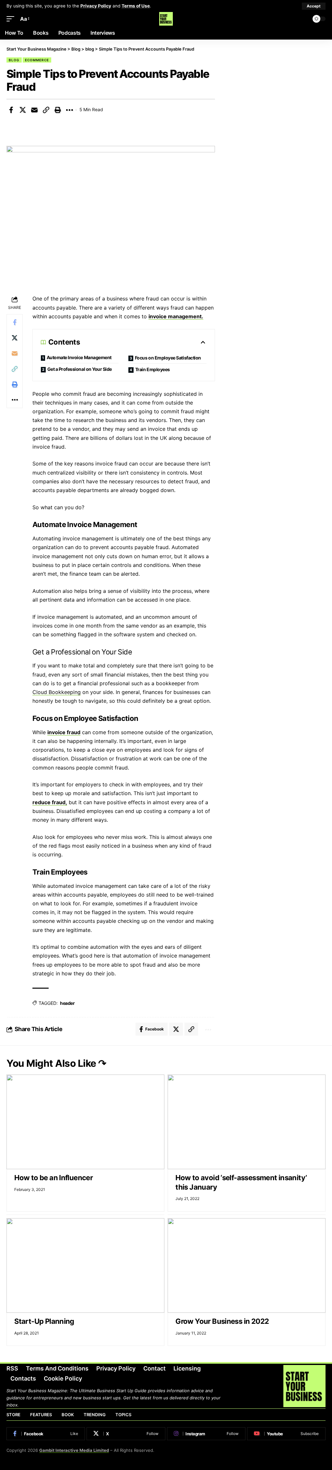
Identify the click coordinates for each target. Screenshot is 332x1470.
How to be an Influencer (53, 1177)
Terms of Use (136, 5)
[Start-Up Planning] (85, 1265)
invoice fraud (63, 732)
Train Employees (152, 369)
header (67, 1003)
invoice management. (175, 316)
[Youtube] (286, 1433)
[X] (126, 1433)
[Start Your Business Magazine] (166, 19)
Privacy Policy (95, 5)
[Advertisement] (277, 91)
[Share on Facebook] (11, 110)
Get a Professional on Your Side (79, 369)
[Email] (34, 110)
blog (14, 60)
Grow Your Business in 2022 (222, 1321)
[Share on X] (22, 110)
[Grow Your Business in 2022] (247, 1265)
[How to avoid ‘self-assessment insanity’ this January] (247, 1122)
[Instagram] (206, 1433)
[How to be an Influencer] (85, 1122)
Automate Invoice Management (79, 357)
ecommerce (37, 60)
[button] (314, 6)
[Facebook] (45, 1433)
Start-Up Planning (44, 1321)
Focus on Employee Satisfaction (168, 357)
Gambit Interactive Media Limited (74, 1450)
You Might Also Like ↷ (56, 1063)
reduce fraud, (49, 802)
